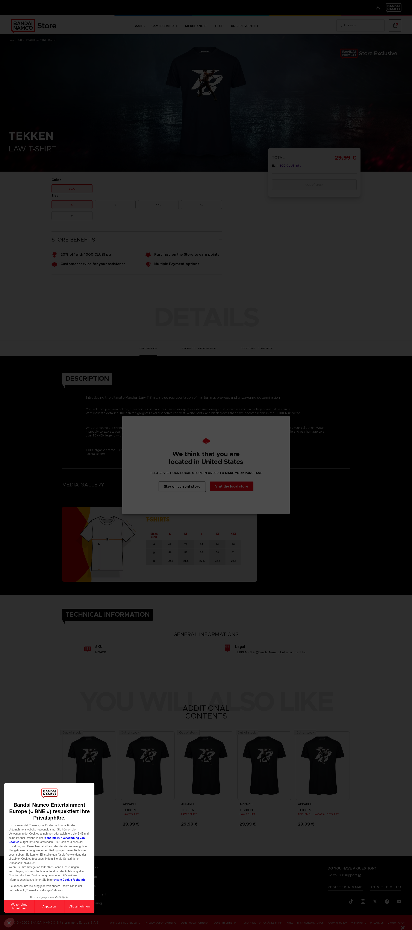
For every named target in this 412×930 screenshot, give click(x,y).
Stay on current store (182, 486)
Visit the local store (231, 486)
